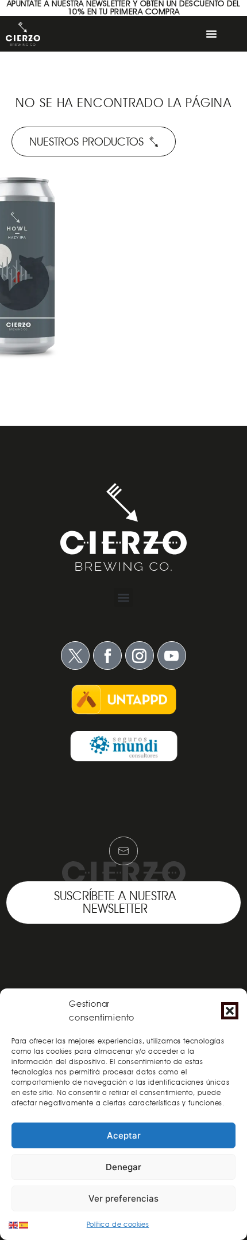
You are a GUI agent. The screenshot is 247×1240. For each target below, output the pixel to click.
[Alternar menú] (211, 34)
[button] (230, 1011)
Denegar (123, 1166)
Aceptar (124, 1135)
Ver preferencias (123, 1198)
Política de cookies (118, 1224)
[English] (14, 1224)
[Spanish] (24, 1224)
